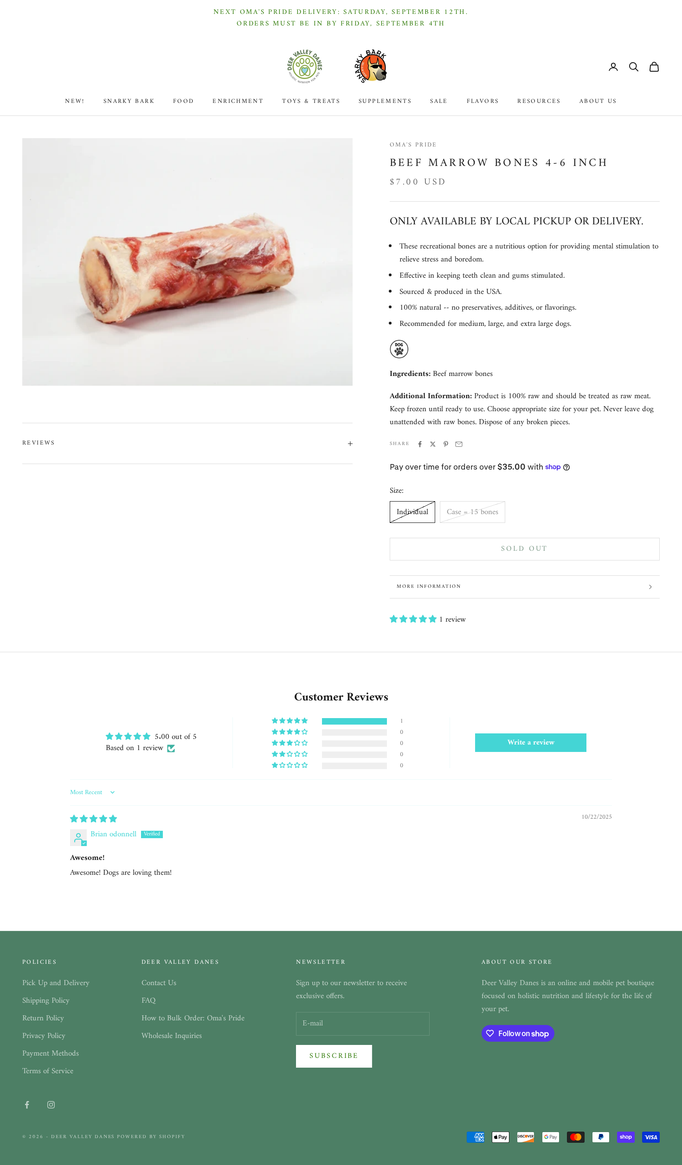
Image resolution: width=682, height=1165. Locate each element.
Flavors (483, 101)
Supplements (385, 101)
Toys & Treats (311, 101)
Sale (439, 101)
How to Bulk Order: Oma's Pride (193, 1018)
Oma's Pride (414, 145)
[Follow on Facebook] (27, 1104)
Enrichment (238, 101)
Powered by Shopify (151, 1137)
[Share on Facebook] (420, 444)
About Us (598, 101)
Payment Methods (50, 1054)
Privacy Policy (43, 1036)
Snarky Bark (128, 101)
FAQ (148, 1001)
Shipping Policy (46, 1001)
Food (183, 101)
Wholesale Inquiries (172, 1036)
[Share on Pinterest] (446, 444)
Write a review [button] (531, 742)
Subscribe (334, 1056)
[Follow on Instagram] (51, 1104)
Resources (538, 101)
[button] (414, 620)
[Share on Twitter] (433, 444)
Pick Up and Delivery (56, 983)
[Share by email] (459, 444)
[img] (93, 820)
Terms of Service (47, 1071)
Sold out (524, 548)
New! (75, 101)
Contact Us (159, 983)
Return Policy (43, 1018)
